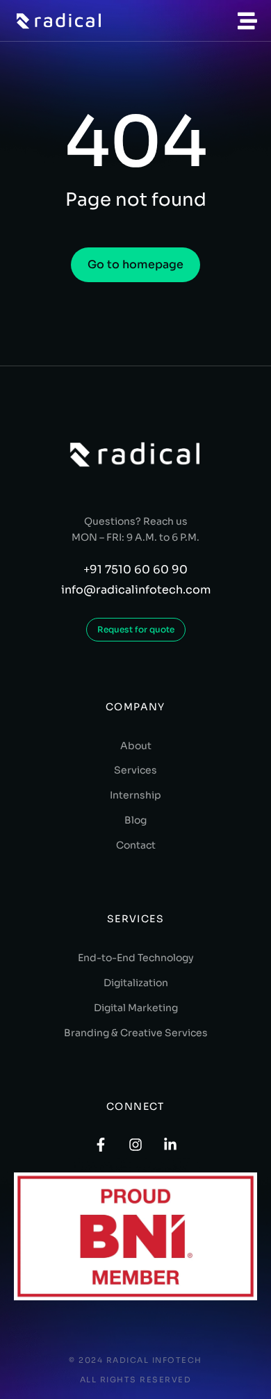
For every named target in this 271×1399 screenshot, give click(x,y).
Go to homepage (135, 264)
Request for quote (135, 629)
